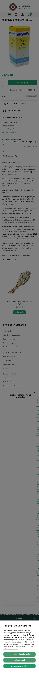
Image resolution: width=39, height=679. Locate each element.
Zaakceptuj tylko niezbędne (20, 654)
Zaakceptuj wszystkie (19, 666)
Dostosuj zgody (19, 660)
